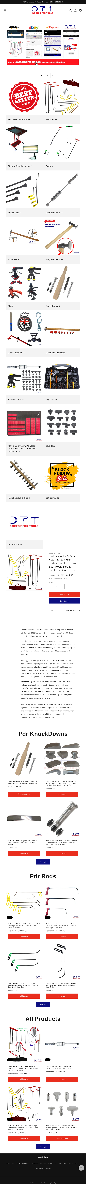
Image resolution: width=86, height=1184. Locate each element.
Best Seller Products (17, 119)
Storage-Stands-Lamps (19, 166)
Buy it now (64, 601)
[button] (4, 10)
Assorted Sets (14, 399)
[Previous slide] (33, 75)
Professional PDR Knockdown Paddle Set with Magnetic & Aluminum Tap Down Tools (23, 782)
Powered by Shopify (50, 1183)
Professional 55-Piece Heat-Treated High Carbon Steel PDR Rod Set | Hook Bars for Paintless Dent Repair (23, 1068)
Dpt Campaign (52, 498)
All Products (13, 544)
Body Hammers (53, 259)
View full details (72, 610)
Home (8, 1163)
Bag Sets (50, 399)
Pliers (10, 306)
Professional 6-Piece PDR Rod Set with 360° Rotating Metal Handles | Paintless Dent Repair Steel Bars (24, 926)
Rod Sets (50, 119)
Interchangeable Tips (18, 498)
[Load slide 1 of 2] (38, 75)
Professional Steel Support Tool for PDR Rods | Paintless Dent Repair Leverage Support (22, 842)
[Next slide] (47, 75)
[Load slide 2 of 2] (42, 75)
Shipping (51, 578)
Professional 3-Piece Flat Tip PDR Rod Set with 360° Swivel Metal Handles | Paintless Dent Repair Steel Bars (61, 926)
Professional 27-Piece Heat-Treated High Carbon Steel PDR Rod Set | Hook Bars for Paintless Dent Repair (23, 1127)
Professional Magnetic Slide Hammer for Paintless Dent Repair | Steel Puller (60, 1067)
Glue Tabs (50, 446)
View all (43, 862)
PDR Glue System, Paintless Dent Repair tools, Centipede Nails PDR (22, 448)
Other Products (15, 353)
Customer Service (46, 1163)
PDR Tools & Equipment (21, 1163)
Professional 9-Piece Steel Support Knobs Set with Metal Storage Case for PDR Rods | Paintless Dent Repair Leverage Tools (61, 783)
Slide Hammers (53, 213)
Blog (64, 1163)
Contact (58, 1163)
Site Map (48, 1168)
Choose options (24, 794)
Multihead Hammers (55, 353)
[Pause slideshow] (53, 75)
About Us (35, 1163)
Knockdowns (52, 306)
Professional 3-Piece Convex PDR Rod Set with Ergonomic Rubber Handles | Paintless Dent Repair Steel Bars (23, 985)
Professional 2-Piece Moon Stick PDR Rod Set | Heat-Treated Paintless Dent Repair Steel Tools (61, 985)
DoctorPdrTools (39, 1183)
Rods (48, 166)
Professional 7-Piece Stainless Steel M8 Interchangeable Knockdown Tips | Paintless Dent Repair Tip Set (61, 1127)
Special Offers (73, 1163)
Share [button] (53, 610)
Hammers (12, 259)
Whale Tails (13, 213)
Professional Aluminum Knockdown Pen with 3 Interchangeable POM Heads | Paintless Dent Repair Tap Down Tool (61, 842)
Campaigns (39, 1168)
